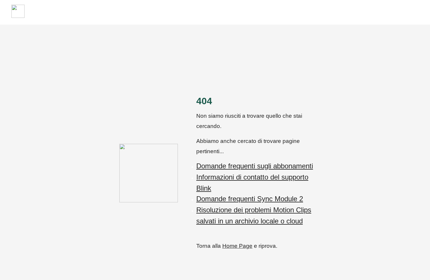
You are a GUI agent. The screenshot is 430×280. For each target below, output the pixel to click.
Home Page (237, 246)
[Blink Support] (18, 16)
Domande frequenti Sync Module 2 (249, 199)
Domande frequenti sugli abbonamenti (254, 166)
